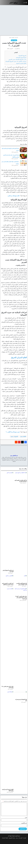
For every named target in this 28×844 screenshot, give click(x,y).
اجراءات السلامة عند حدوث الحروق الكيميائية (15, 61)
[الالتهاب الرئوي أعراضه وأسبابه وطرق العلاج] (7, 739)
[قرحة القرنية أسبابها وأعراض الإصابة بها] (7, 520)
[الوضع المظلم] (19, 3)
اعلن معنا (20, 837)
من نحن (17, 837)
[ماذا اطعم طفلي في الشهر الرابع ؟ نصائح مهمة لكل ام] (21, 475)
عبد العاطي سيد (17, 48)
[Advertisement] (14, 20)
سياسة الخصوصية (12, 837)
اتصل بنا (24, 837)
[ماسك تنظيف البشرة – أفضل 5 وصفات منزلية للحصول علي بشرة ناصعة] (21, 591)
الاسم (26, 817)
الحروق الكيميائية (22, 55)
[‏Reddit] (16, 442)
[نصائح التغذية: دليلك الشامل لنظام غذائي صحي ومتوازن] (23, 163)
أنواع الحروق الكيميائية (21, 57)
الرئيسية (16, 37)
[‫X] (22, 442)
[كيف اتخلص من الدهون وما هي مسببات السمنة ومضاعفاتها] (7, 578)
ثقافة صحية (22, 436)
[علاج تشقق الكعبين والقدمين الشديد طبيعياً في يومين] (21, 578)
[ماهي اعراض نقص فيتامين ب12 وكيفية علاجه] (7, 636)
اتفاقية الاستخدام (5, 837)
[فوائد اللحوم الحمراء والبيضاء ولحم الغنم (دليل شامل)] (23, 149)
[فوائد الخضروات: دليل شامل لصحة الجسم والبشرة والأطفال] (23, 156)
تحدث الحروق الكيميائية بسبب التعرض (17, 59)
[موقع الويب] (15, 463)
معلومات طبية (11, 37)
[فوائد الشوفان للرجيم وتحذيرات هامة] (21, 694)
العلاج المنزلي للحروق (21, 63)
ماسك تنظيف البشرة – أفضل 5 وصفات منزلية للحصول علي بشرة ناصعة (21, 597)
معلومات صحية (14, 436)
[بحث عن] (21, 3)
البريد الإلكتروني (24, 823)
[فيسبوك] (25, 442)
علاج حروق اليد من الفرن (14, 195)
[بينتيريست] (19, 442)
